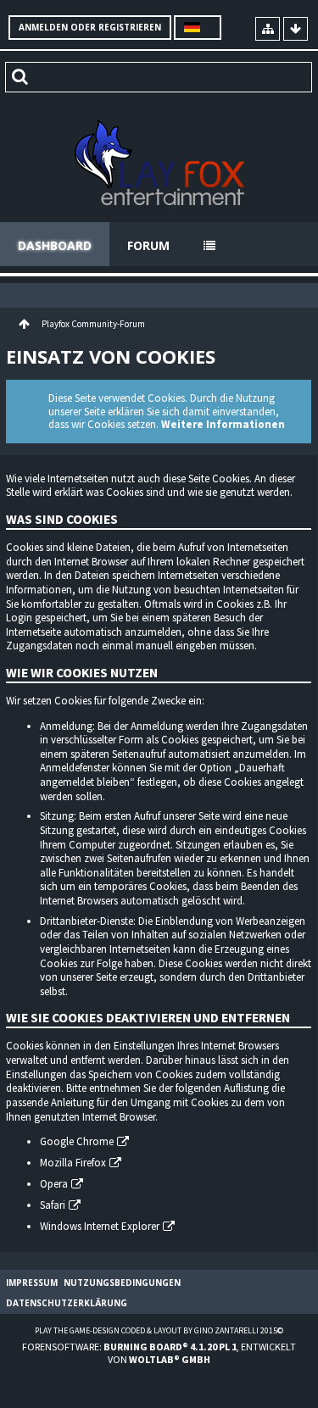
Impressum (32, 1282)
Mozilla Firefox (73, 1162)
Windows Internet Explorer (99, 1226)
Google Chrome (77, 1141)
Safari (52, 1205)
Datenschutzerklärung (66, 1303)
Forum (148, 245)
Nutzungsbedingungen (122, 1282)
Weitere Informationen (223, 424)
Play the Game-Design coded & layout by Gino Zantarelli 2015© (159, 1330)
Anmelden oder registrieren (90, 27)
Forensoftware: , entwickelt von (159, 1353)
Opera (54, 1184)
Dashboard (55, 245)
